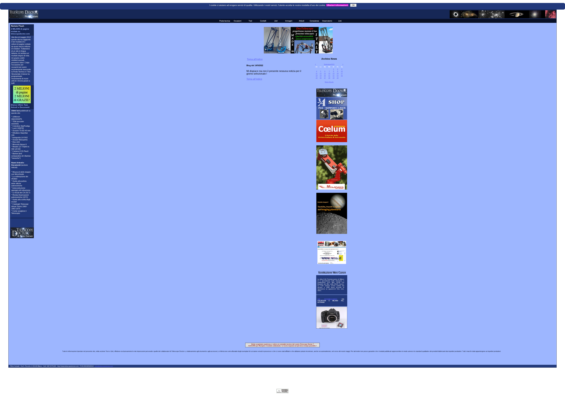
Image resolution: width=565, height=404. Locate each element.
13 (325, 73)
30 (338, 78)
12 (320, 73)
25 (317, 78)
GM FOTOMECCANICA (327, 299)
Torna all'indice (255, 59)
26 (320, 78)
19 (320, 75)
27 (325, 78)
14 (329, 73)
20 (325, 75)
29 (333, 78)
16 (338, 73)
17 (342, 73)
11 (316, 73)
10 (342, 71)
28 (329, 78)
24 (342, 75)
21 (329, 75)
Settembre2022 (329, 64)
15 (333, 73)
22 (333, 75)
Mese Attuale (329, 82)
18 (317, 75)
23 (338, 75)
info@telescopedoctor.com (104, 366)
